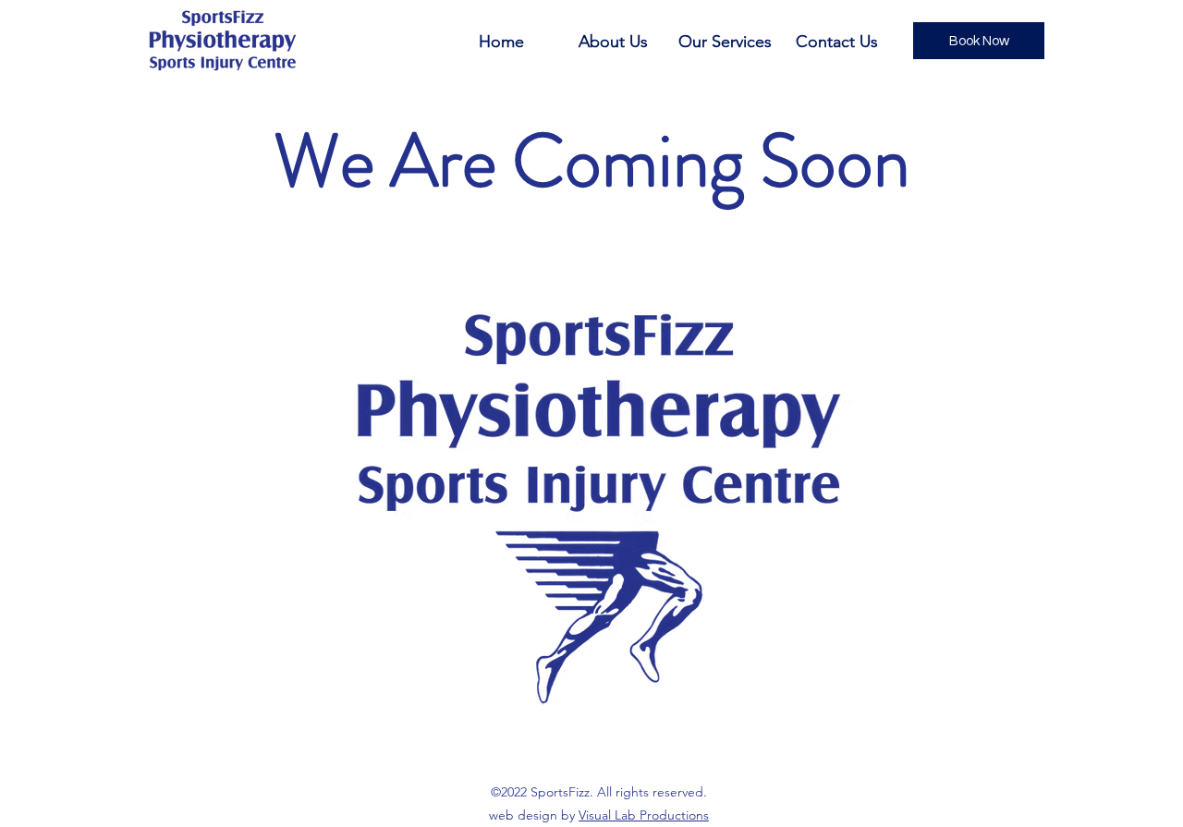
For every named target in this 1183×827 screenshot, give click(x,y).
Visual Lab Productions (644, 815)
